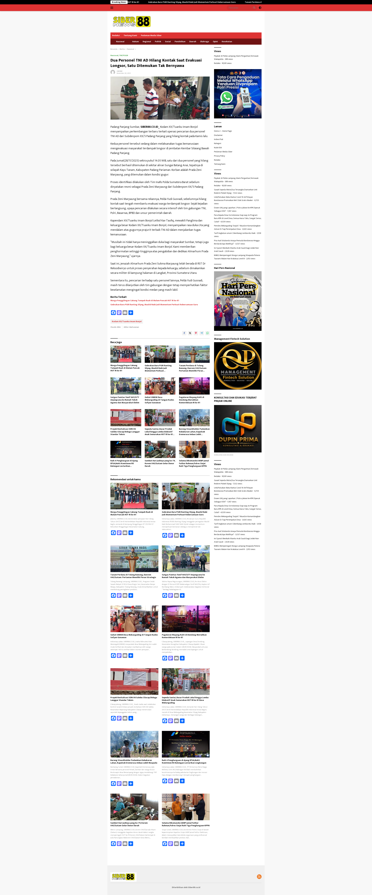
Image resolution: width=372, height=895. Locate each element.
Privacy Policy (219, 156)
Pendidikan (180, 41)
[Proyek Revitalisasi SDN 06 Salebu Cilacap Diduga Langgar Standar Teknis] (125, 417)
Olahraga (204, 41)
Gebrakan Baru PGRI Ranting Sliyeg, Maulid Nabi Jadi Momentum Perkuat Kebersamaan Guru (134, 2)
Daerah (192, 41)
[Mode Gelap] (260, 7)
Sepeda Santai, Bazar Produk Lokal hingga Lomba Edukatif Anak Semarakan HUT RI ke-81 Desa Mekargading (159, 432)
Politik (158, 41)
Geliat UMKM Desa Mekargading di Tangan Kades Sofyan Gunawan (159, 400)
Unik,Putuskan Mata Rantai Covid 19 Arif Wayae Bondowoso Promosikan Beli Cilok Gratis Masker (233, 198)
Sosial (168, 41)
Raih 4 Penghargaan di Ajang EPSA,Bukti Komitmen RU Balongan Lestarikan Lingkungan (124, 463)
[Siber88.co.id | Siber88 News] (132, 21)
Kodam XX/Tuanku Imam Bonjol (127, 321)
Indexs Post (218, 139)
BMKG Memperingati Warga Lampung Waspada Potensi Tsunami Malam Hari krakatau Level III (237, 257)
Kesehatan (227, 41)
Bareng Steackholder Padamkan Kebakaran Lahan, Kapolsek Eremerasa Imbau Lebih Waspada (194, 432)
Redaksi (116, 35)
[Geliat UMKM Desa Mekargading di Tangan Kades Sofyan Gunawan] (160, 386)
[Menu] (112, 7)
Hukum (135, 41)
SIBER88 (119, 71)
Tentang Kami (130, 35)
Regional (147, 41)
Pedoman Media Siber (151, 35)
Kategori (217, 143)
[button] (254, 7)
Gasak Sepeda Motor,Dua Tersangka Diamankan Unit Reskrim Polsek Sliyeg (235, 191)
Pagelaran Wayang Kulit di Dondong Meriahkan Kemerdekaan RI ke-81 (191, 400)
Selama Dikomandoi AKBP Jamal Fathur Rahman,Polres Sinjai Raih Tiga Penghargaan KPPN (194, 463)
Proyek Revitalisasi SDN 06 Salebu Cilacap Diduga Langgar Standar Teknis (125, 432)
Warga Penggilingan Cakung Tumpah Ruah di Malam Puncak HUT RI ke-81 (144, 300)
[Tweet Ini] (190, 333)
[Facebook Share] (184, 333)
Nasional (120, 41)
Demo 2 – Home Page (223, 131)
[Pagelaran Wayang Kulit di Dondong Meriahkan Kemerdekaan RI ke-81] (194, 386)
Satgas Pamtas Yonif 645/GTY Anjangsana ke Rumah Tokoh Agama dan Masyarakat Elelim (124, 400)
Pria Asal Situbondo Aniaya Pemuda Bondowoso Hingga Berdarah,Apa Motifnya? (237, 242)
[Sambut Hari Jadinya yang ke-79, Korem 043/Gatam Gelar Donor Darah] (160, 449)
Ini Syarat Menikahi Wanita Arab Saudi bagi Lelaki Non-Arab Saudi (236, 249)
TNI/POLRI (123, 55)
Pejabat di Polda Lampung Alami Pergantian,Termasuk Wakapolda (236, 57)
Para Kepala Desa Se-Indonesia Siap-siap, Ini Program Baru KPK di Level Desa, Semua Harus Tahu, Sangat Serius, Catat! (237, 218)
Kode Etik (218, 147)
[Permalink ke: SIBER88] (112, 72)
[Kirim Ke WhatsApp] (207, 333)
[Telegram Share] (202, 333)
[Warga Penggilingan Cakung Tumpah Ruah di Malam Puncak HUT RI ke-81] (125, 354)
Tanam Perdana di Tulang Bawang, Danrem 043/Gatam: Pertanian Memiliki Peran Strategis (230, 2)
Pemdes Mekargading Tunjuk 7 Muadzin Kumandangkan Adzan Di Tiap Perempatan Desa (237, 227)
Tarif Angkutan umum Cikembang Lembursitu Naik (234, 233)
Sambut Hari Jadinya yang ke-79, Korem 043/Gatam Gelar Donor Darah (160, 463)
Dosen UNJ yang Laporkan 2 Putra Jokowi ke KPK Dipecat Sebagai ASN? (237, 209)
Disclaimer (218, 135)
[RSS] (259, 877)
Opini (215, 41)
